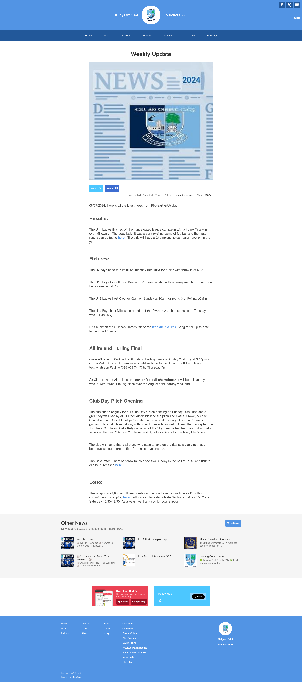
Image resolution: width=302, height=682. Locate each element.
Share (110, 188)
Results (147, 35)
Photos (105, 623)
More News (233, 523)
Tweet (94, 188)
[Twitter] (289, 5)
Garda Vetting (129, 642)
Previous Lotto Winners (134, 652)
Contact (106, 628)
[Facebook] (282, 5)
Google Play (138, 601)
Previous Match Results (134, 647)
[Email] (297, 5)
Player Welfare (129, 633)
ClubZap (76, 677)
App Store (122, 601)
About (84, 633)
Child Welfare (129, 628)
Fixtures (126, 35)
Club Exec (127, 623)
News (107, 35)
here (121, 237)
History (105, 633)
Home (88, 35)
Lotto (192, 35)
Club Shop (127, 662)
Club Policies (129, 638)
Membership (170, 35)
